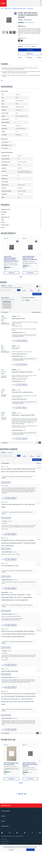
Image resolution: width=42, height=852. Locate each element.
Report (25, 340)
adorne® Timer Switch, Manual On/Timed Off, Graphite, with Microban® (24, 335)
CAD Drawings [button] (4, 211)
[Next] (16, 32)
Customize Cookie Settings (11, 850)
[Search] (40, 5)
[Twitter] (32, 833)
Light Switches (30, 8)
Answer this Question (6, 482)
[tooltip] (39, 286)
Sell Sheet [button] (3, 222)
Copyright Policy (4, 843)
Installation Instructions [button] (5, 209)
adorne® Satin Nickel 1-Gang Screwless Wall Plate (11, 763)
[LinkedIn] (17, 833)
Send (21, 57)
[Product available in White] (24, 41)
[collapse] (40, 811)
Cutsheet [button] (2, 227)
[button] (15, 12)
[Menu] (40, 1)
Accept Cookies (30, 849)
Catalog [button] (2, 219)
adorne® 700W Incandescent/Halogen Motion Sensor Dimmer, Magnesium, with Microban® (11, 259)
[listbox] (9, 20)
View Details (11, 272)
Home (2, 8)
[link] (3, 285)
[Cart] (40, 3)
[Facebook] (2, 833)
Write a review (31, 22)
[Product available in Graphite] (22, 41)
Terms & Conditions (5, 841)
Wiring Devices (7, 8)
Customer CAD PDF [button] (5, 224)
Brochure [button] (3, 214)
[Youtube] (40, 833)
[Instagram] (9, 833)
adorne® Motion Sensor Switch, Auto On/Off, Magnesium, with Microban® (30, 258)
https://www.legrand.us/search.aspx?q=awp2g (11, 619)
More (19, 35)
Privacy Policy (4, 839)
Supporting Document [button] (5, 217)
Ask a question (36, 459)
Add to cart (30, 49)
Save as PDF (29, 57)
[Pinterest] (24, 833)
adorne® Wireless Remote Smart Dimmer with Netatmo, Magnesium (30, 764)
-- (24, 46)
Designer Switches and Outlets (18, 8)
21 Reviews (10, 285)
